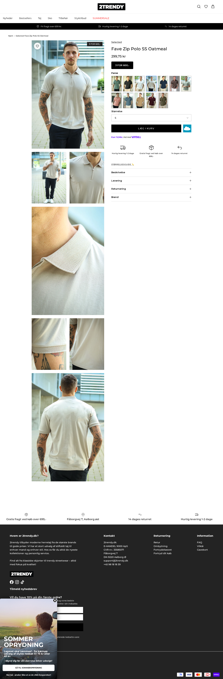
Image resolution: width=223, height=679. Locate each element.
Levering (116, 180)
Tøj (39, 18)
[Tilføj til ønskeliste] (37, 46)
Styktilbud (80, 18)
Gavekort (202, 549)
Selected (116, 42)
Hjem (10, 36)
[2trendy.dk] (111, 6)
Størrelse (116, 111)
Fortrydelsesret (163, 549)
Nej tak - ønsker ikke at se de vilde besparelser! (28, 675)
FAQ (199, 542)
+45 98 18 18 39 (112, 564)
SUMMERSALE (101, 18)
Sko (50, 18)
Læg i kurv (146, 128)
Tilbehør (63, 18)
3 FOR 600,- (122, 65)
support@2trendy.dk (116, 560)
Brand (115, 197)
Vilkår (200, 546)
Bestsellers (25, 18)
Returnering (118, 188)
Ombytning (160, 546)
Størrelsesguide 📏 (122, 164)
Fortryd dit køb (163, 553)
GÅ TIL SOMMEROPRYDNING (28, 668)
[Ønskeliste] (206, 7)
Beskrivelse (118, 172)
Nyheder (8, 18)
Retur (157, 542)
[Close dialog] (55, 600)
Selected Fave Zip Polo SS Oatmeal (32, 36)
